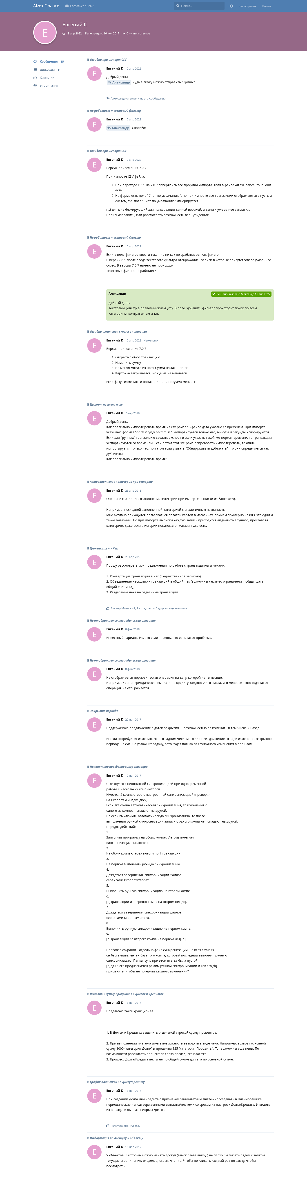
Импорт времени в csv (106, 404)
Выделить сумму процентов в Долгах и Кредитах (126, 994)
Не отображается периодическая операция (123, 621)
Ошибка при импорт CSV (108, 60)
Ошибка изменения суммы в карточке (118, 332)
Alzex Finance (46, 5)
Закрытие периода (104, 711)
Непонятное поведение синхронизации (119, 767)
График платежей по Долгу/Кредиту (117, 1082)
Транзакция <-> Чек (104, 548)
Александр (121, 82)
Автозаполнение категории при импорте (121, 482)
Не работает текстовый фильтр (115, 111)
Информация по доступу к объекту (116, 1138)
